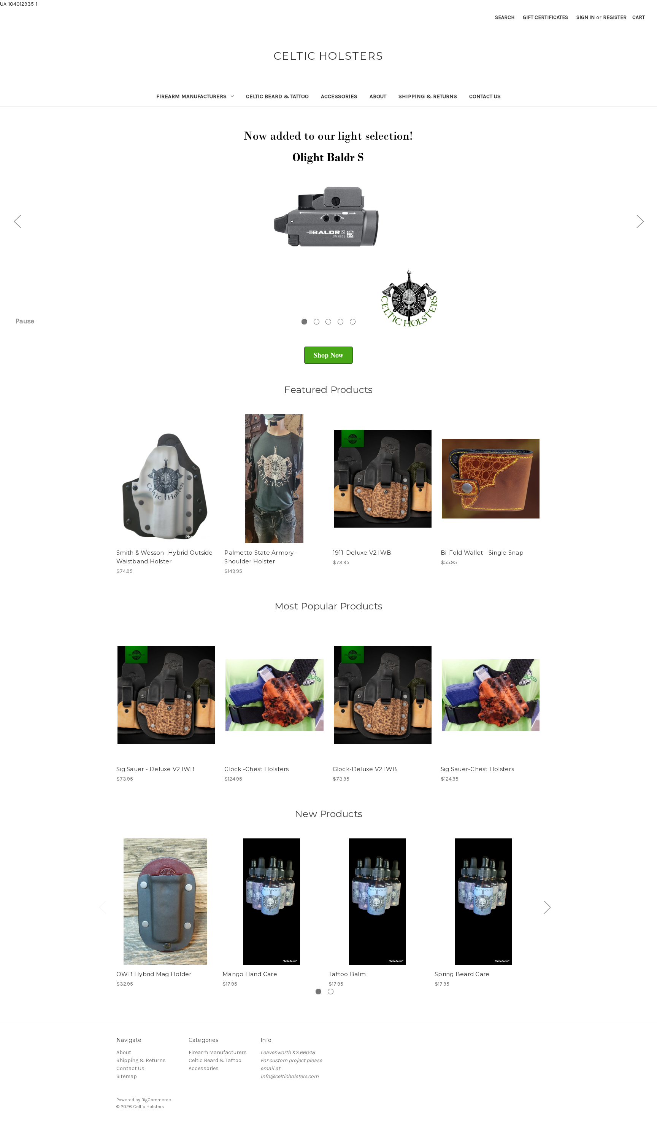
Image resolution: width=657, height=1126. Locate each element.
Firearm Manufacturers (191, 96)
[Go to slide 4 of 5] (340, 321)
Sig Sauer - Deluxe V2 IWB (155, 769)
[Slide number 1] (328, 221)
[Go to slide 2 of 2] (330, 991)
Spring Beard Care (462, 974)
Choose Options (166, 485)
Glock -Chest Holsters (256, 769)
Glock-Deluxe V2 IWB (365, 769)
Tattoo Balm (347, 974)
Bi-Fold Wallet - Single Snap (482, 552)
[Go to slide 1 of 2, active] (318, 991)
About (378, 96)
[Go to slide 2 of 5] (316, 321)
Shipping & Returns (427, 96)
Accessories (339, 96)
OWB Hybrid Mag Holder (153, 974)
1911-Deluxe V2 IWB (362, 552)
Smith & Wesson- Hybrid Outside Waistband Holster (164, 557)
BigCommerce (156, 1099)
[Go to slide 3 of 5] (328, 321)
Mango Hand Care (249, 974)
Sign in (585, 17)
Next (639, 221)
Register (615, 17)
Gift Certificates (545, 17)
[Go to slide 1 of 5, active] (304, 321)
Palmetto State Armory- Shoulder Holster (260, 557)
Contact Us (485, 96)
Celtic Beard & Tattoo (277, 96)
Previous (17, 221)
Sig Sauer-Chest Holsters (477, 769)
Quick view (160, 472)
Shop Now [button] (328, 355)
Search (504, 17)
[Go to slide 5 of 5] (352, 321)
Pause (25, 321)
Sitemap (126, 1076)
